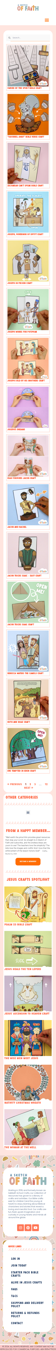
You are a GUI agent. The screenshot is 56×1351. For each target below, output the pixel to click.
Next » (28, 788)
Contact (17, 1323)
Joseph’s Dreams (16, 430)
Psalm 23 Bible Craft (18, 924)
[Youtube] (35, 1227)
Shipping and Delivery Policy (27, 1305)
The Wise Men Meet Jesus (21, 1058)
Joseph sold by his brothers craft (26, 381)
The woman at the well (20, 1147)
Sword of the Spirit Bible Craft (24, 88)
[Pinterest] (28, 1227)
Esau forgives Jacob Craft (21, 478)
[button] (46, 20)
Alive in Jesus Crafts (26, 1282)
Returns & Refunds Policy (25, 1315)
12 (46, 784)
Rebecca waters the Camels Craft (25, 673)
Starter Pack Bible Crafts (24, 1274)
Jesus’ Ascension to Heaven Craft (26, 1013)
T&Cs (14, 1296)
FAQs (14, 1289)
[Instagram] (20, 1227)
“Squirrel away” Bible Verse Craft (25, 137)
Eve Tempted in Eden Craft (21, 771)
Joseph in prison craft (19, 283)
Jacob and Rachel (17, 527)
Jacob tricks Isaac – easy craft (24, 576)
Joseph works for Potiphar (22, 332)
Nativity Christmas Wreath (22, 1103)
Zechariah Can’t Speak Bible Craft (25, 186)
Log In (15, 1259)
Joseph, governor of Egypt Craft (25, 234)
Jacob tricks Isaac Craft (20, 625)
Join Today (19, 1265)
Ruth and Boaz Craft (18, 722)
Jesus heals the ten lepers (22, 969)
